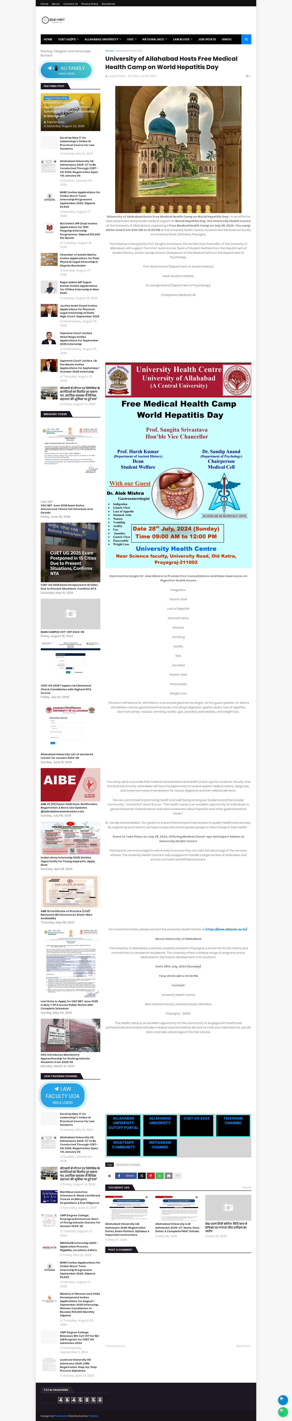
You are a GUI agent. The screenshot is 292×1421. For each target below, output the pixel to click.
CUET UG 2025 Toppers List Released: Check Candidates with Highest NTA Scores (66, 689)
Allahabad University (129, 51)
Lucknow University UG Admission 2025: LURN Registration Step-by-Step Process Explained (78, 1365)
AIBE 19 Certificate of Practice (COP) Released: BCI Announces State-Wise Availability (66, 914)
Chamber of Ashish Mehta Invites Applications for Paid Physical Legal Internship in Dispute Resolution (79, 260)
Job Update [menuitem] (207, 39)
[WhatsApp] (160, 1176)
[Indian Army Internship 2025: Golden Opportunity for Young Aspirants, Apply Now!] (71, 854)
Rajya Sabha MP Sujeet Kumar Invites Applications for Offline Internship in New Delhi (79, 288)
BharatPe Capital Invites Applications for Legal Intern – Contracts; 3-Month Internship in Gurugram (69, 109)
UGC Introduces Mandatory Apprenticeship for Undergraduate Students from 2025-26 (65, 1058)
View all (246, 1187)
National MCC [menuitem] (153, 39)
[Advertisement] (178, 330)
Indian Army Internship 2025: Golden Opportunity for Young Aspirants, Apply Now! (68, 861)
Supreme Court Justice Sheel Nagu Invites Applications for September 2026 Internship (79, 338)
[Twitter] (142, 1176)
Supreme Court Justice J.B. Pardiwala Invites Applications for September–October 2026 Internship (80, 366)
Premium (60, 1416)
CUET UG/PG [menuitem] (67, 39)
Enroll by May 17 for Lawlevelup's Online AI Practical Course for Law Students (77, 143)
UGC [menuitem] (130, 39)
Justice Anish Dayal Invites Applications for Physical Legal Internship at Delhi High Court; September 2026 (79, 311)
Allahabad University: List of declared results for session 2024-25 (67, 756)
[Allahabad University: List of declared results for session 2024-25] (71, 750)
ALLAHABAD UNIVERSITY (160, 1120)
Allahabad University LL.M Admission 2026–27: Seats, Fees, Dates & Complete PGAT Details (177, 1227)
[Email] (169, 1176)
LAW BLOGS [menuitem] (181, 39)
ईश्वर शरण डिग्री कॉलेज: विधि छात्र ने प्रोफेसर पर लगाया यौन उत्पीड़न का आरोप (226, 1227)
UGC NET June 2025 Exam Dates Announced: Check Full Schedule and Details (67, 509)
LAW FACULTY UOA (62, 1095)
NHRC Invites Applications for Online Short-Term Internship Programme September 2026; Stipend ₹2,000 (80, 200)
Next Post (243, 1346)
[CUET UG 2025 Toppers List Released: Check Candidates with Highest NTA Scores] (71, 682)
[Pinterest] (151, 1176)
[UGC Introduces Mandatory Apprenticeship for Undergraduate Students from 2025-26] (71, 1051)
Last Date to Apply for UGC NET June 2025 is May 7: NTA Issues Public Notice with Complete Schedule (69, 1005)
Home (44, 4)
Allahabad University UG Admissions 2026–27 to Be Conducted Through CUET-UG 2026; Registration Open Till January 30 (79, 168)
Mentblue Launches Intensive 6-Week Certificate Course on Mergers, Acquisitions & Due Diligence (80, 1197)
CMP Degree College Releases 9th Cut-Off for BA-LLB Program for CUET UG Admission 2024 (80, 1338)
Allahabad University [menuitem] (101, 39)
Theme (93, 1416)
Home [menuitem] (48, 39)
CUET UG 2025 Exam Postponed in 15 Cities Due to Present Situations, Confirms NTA (69, 586)
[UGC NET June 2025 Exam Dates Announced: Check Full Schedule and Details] (71, 497)
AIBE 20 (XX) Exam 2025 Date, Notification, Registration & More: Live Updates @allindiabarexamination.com (69, 807)
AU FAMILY (68, 70)
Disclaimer (108, 4)
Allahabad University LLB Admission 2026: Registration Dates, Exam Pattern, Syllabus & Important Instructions (127, 1229)
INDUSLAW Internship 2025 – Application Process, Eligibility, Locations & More (79, 1246)
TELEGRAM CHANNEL (233, 1120)
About (56, 4)
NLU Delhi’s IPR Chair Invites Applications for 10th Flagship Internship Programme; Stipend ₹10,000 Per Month (80, 231)
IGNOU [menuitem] (226, 39)
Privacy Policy (89, 4)
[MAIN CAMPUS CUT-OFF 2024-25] (71, 628)
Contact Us (70, 4)
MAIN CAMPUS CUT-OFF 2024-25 (62, 632)
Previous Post (116, 1346)
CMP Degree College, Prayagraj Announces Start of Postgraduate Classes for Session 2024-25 (80, 1221)
